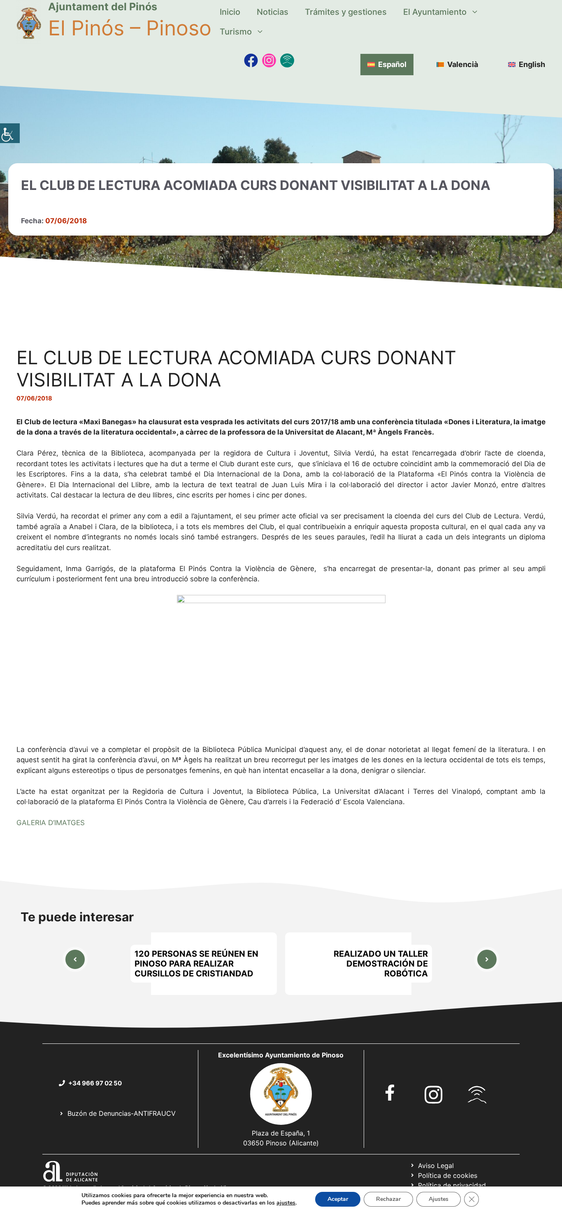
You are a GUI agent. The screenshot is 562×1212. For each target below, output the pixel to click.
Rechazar (388, 1199)
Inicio (230, 12)
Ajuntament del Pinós (102, 6)
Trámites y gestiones (346, 12)
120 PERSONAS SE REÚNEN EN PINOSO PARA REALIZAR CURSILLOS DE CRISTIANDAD (196, 963)
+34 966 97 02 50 (95, 1083)
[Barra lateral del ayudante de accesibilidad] (10, 133)
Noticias (272, 12)
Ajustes (438, 1199)
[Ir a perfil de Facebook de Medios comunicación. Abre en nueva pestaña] (251, 60)
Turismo (236, 32)
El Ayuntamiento (435, 12)
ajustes (285, 1203)
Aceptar (337, 1199)
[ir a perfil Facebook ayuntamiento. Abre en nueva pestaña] (390, 1093)
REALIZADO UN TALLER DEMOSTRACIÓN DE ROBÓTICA (381, 963)
